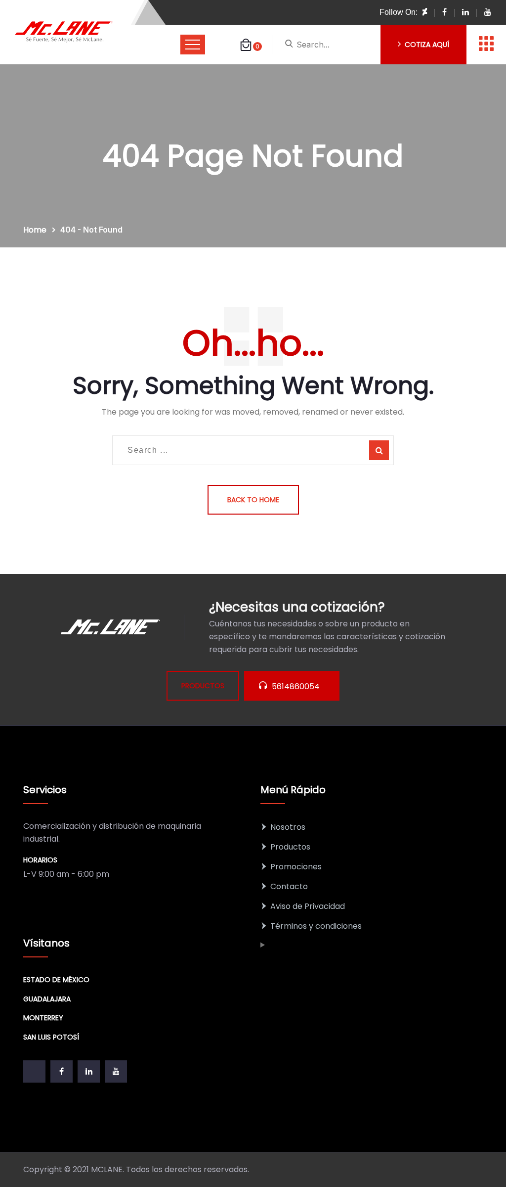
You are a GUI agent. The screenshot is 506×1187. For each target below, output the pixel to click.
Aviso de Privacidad (307, 906)
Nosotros (287, 827)
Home (36, 230)
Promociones (296, 866)
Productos (290, 847)
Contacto (289, 886)
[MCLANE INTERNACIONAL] (64, 32)
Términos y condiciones (316, 926)
